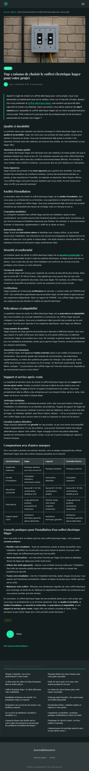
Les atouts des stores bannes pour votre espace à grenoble (64, 690)
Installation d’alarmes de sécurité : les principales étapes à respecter (20, 698)
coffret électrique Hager (39, 103)
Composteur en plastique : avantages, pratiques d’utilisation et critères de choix (65, 714)
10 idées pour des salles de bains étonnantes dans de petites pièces (23, 682)
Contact (52, 758)
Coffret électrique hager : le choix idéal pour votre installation (23, 690)
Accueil (6, 12)
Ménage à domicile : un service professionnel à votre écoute (17, 675)
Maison (13, 12)
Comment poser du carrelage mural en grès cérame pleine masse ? (65, 729)
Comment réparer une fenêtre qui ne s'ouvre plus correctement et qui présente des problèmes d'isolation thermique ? (22, 723)
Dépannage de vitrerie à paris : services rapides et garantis (64, 721)
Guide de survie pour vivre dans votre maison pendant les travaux (63, 682)
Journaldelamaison (44, 749)
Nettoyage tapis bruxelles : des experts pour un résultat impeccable (65, 698)
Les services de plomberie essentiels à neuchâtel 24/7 (20, 714)
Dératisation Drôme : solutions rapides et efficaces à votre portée (64, 706)
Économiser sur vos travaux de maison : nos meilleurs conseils (23, 706)
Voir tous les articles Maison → (17, 646)
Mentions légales (40, 758)
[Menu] (83, 4)
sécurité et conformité (69, 255)
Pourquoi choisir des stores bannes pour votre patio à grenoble (64, 675)
